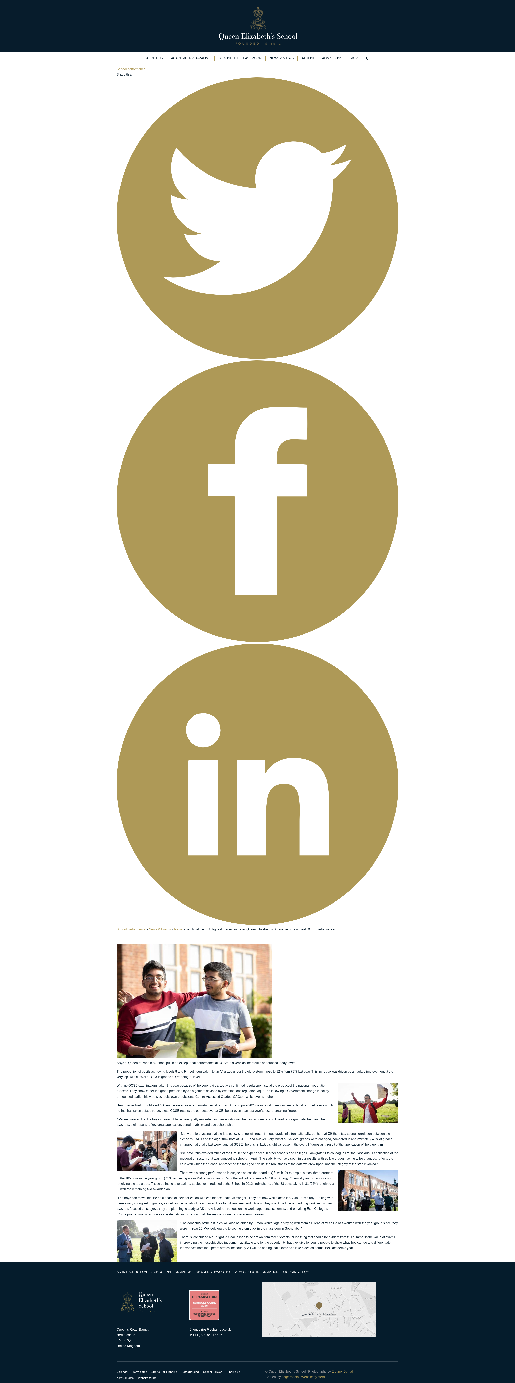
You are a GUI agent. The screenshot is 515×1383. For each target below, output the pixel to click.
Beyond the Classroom (240, 58)
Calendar (122, 1371)
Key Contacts (125, 1377)
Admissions (332, 58)
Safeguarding (190, 1371)
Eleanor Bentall (343, 1371)
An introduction (132, 1272)
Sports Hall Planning (164, 1371)
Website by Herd (313, 1377)
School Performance (171, 1272)
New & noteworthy (213, 1272)
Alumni (308, 58)
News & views (282, 58)
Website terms (147, 1377)
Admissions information (257, 1272)
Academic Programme (191, 58)
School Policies (212, 1371)
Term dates (140, 1371)
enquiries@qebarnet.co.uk (212, 1329)
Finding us (233, 1371)
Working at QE (296, 1272)
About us (154, 58)
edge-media (290, 1377)
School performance (131, 69)
